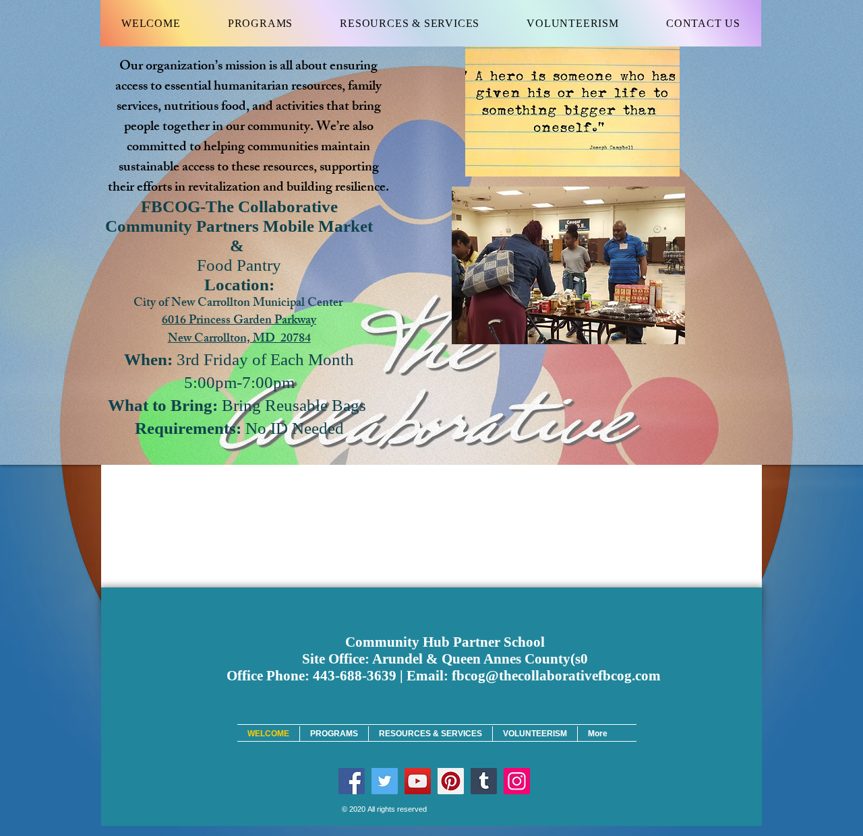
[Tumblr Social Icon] (484, 781)
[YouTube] (418, 781)
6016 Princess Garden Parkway (239, 321)
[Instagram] (517, 781)
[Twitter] (384, 781)
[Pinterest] (451, 781)
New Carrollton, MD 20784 (239, 339)
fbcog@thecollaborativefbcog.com (556, 676)
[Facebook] (351, 781)
